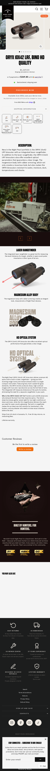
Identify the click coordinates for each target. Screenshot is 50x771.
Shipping (17, 72)
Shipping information (25, 109)
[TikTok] (38, 722)
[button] (25, 77)
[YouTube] (29, 722)
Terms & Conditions (25, 692)
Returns (25, 696)
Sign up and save (24, 708)
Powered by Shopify (25, 769)
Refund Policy (25, 702)
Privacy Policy (25, 699)
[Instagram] (11, 722)
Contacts (24, 713)
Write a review (25, 449)
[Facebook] (20, 722)
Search (25, 689)
